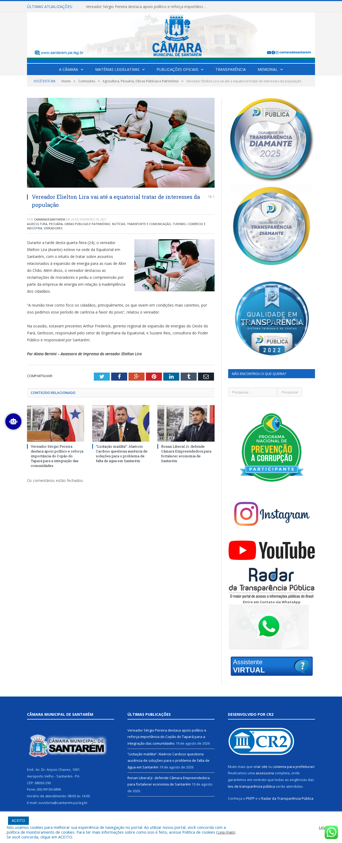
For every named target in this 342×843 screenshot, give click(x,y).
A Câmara (68, 69)
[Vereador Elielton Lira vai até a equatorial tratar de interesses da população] (121, 143)
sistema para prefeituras (293, 766)
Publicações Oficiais (177, 69)
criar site (260, 766)
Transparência (230, 69)
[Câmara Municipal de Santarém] (171, 36)
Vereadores (53, 228)
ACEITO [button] (18, 820)
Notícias (118, 224)
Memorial (268, 69)
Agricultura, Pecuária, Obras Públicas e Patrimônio (68, 224)
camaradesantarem (49, 219)
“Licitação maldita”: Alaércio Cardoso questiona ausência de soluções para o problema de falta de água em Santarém (147, 6)
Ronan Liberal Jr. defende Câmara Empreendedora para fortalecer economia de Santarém (186, 453)
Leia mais (225, 832)
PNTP (250, 798)
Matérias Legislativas (117, 69)
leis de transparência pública (251, 786)
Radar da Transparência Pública (287, 798)
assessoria (265, 773)
